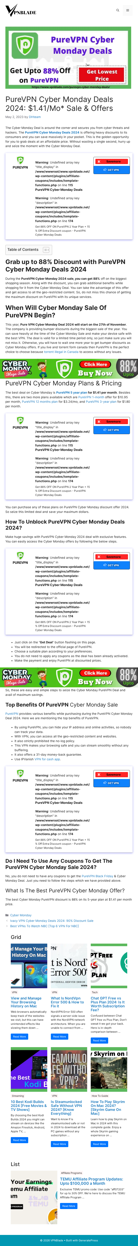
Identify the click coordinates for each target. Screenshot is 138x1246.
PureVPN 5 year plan (71, 392)
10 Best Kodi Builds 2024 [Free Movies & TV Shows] (29, 1106)
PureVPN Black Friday (97, 876)
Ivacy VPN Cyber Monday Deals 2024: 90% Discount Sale (51, 921)
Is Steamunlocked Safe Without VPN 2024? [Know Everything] (66, 1108)
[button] (118, 10)
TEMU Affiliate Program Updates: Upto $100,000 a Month (91, 1181)
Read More (19, 1036)
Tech (95, 992)
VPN (14, 992)
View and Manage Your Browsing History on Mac (26, 1002)
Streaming (18, 1095)
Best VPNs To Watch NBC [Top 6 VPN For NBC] (44, 926)
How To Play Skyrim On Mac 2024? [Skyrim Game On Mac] (108, 1108)
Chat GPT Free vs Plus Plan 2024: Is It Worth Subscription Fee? (108, 1004)
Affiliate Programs (71, 1172)
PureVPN (11, 713)
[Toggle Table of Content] (44, 250)
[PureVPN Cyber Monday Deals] (20, 162)
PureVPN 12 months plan (40, 401)
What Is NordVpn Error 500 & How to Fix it (67, 1002)
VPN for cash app (47, 759)
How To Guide (100, 1095)
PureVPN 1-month (91, 397)
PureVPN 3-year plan (101, 401)
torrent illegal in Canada (61, 352)
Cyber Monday (20, 915)
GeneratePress (88, 1240)
